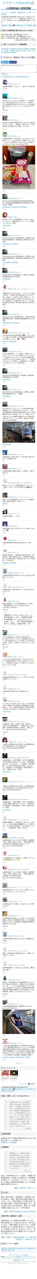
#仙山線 (5, 110)
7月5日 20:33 (12, 951)
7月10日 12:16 (12, 915)
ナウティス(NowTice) (17, 3)
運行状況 (4, 25)
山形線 (23, 50)
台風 (9, 1091)
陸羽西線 (7, 52)
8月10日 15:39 (12, 333)
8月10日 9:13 (12, 513)
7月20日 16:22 (12, 855)
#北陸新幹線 (6, 207)
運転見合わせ (20, 25)
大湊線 (6, 50)
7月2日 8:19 (11, 1004)
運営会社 (26, 1255)
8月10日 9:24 (12, 497)
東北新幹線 (5, 49)
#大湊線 (5, 1057)
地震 (13, 1091)
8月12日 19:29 (12, 98)
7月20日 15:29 (12, 887)
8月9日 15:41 (12, 552)
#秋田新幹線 (20, 1057)
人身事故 (29, 25)
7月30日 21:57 (12, 689)
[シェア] (13, 62)
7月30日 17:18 (12, 758)
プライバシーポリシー (15, 1255)
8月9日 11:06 (12, 587)
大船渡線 (12, 50)
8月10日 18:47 (12, 314)
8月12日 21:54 (12, 84)
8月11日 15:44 (12, 136)
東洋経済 (28, 1128)
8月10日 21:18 (12, 254)
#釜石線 (27, 1057)
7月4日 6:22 (11, 965)
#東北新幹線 (15, 207)
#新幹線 (5, 341)
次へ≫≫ (18, 1063)
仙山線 (29, 50)
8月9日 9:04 (11, 601)
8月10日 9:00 (12, 540)
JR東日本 (4, 1142)
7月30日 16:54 (12, 799)
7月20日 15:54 (12, 869)
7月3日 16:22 (12, 980)
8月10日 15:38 (12, 351)
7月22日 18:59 (12, 820)
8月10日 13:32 (12, 406)
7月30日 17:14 (12, 782)
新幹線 (20, 49)
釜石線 (18, 50)
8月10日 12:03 (12, 454)
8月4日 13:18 (12, 657)
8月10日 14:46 (12, 389)
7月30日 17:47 (12, 721)
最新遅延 (23, 40)
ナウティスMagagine (15, 1256)
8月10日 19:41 (12, 289)
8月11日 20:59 (12, 120)
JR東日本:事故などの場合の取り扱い (22, 1211)
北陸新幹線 (13, 49)
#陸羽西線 (13, 563)
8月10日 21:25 (12, 217)
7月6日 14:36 (12, 936)
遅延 (14, 1248)
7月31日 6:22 (12, 674)
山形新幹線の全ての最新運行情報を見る (16, 77)
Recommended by (23, 1083)
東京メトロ (27, 1171)
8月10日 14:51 (12, 373)
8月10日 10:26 (12, 483)
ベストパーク (32, 1258)
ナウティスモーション (7, 1258)
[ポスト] (5, 62)
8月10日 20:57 (12, 272)
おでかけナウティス (29, 1256)
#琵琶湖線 (23, 207)
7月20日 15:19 (12, 901)
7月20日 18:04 (12, 838)
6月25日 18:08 (12, 1043)
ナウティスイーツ (21, 1258)
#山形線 (5, 732)
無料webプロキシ (19, 1260)
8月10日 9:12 (12, 526)
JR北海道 (12, 1142)
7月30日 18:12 (12, 701)
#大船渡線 (11, 1057)
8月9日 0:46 (11, 634)
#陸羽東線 (5, 563)
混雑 (9, 25)
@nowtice (13, 20)
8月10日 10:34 (12, 468)
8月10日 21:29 (12, 198)
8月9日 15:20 (12, 573)
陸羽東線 (13, 52)
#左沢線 (5, 647)
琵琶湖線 (26, 49)
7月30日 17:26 (12, 742)
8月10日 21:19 (12, 235)
